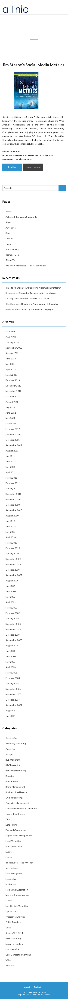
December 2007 (13, 688)
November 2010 (13, 499)
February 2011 (13, 483)
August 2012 (12, 402)
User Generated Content (18, 954)
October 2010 (13, 504)
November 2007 (13, 694)
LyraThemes (45, 995)
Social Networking (23, 159)
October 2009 (13, 569)
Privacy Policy (12, 249)
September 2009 (14, 575)
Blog (8, 233)
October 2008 (13, 634)
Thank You (11, 260)
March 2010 (11, 542)
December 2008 (13, 624)
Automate (11, 227)
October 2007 (13, 699)
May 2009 (10, 596)
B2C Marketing (13, 765)
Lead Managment (14, 873)
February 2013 (13, 380)
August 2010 (12, 515)
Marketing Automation (17, 889)
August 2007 (12, 710)
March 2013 (11, 374)
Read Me (12, 167)
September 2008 (14, 640)
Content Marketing (15, 814)
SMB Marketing (13, 938)
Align (8, 222)
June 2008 (11, 656)
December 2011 (13, 434)
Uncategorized (13, 949)
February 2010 (13, 548)
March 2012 (11, 423)
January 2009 (12, 618)
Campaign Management (17, 803)
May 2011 (10, 466)
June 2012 (11, 412)
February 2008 (13, 678)
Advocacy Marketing (16, 743)
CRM (8, 819)
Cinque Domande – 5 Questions (21, 808)
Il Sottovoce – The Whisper (19, 862)
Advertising (11, 738)
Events (9, 851)
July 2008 (10, 651)
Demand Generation (16, 830)
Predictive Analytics (15, 916)
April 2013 (11, 369)
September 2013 (14, 347)
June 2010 (11, 526)
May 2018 (10, 331)
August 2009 (12, 580)
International (12, 868)
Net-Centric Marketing (17, 906)
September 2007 (14, 705)
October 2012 (13, 396)
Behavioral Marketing (16, 770)
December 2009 (13, 559)
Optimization (12, 911)
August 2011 (12, 450)
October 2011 (13, 439)
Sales (8, 927)
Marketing (39, 155)
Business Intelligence (16, 792)
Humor (9, 857)
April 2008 (11, 667)
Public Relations (13, 922)
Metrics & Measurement (18, 895)
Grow (8, 244)
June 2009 (11, 591)
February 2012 (13, 429)
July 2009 (10, 586)
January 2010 (12, 553)
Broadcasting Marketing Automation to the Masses (31, 293)
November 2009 (13, 564)
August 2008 (12, 645)
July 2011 (10, 456)
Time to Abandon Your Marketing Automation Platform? (33, 287)
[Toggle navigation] (62, 7)
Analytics (10, 754)
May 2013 (10, 364)
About (9, 211)
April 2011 (11, 472)
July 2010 (10, 521)
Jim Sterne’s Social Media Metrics (33, 64)
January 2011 (12, 488)
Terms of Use (12, 254)
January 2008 (12, 683)
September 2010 (14, 510)
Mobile (9, 900)
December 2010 (13, 494)
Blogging (10, 776)
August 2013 (12, 353)
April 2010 (11, 537)
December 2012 (13, 385)
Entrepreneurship (14, 846)
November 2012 (13, 391)
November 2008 (13, 629)
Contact (10, 238)
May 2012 (10, 418)
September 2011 (14, 445)
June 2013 (11, 358)
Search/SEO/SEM (14, 933)
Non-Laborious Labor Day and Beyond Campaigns (30, 309)
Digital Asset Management (19, 835)
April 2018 (11, 337)
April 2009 (11, 602)
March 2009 (11, 607)
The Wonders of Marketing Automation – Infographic (32, 304)
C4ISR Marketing (14, 797)
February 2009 (13, 613)
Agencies (10, 749)
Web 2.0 (10, 965)
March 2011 (11, 477)
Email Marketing (13, 841)
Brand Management (15, 786)
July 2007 (10, 716)
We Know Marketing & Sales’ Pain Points (26, 265)
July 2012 (10, 407)
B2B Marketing (15, 155)
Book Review (28, 155)
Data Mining (11, 824)
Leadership (11, 878)
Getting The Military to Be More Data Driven (27, 298)
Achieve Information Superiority (21, 216)
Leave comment (33, 167)
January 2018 (12, 342)
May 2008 (10, 661)
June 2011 (11, 461)
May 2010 (10, 531)
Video (8, 960)
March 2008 (11, 672)
